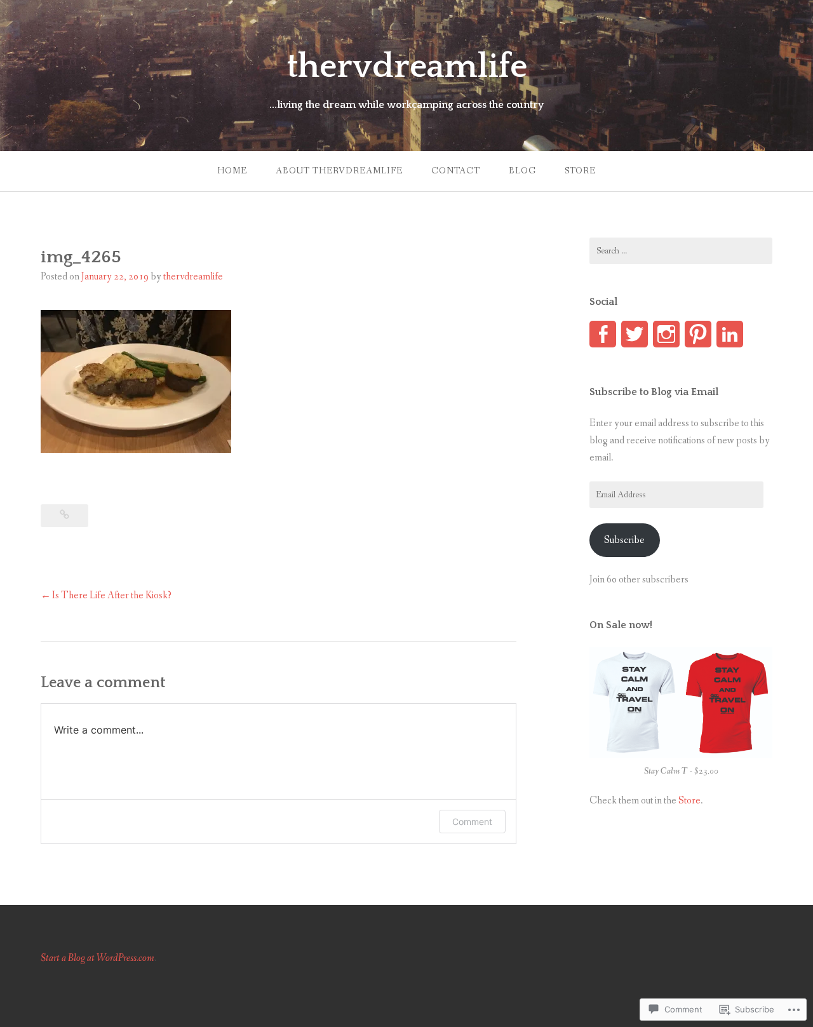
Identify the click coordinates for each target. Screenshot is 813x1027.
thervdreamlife (406, 67)
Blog (522, 171)
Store (580, 171)
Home (232, 171)
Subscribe (624, 540)
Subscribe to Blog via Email (653, 392)
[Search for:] (680, 251)
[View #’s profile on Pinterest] (698, 334)
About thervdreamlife (339, 171)
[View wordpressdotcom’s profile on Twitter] (634, 334)
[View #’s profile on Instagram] (666, 334)
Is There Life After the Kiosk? (111, 595)
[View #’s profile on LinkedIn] (729, 334)
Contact (455, 171)
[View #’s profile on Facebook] (602, 334)
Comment (472, 821)
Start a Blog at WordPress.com (97, 958)
